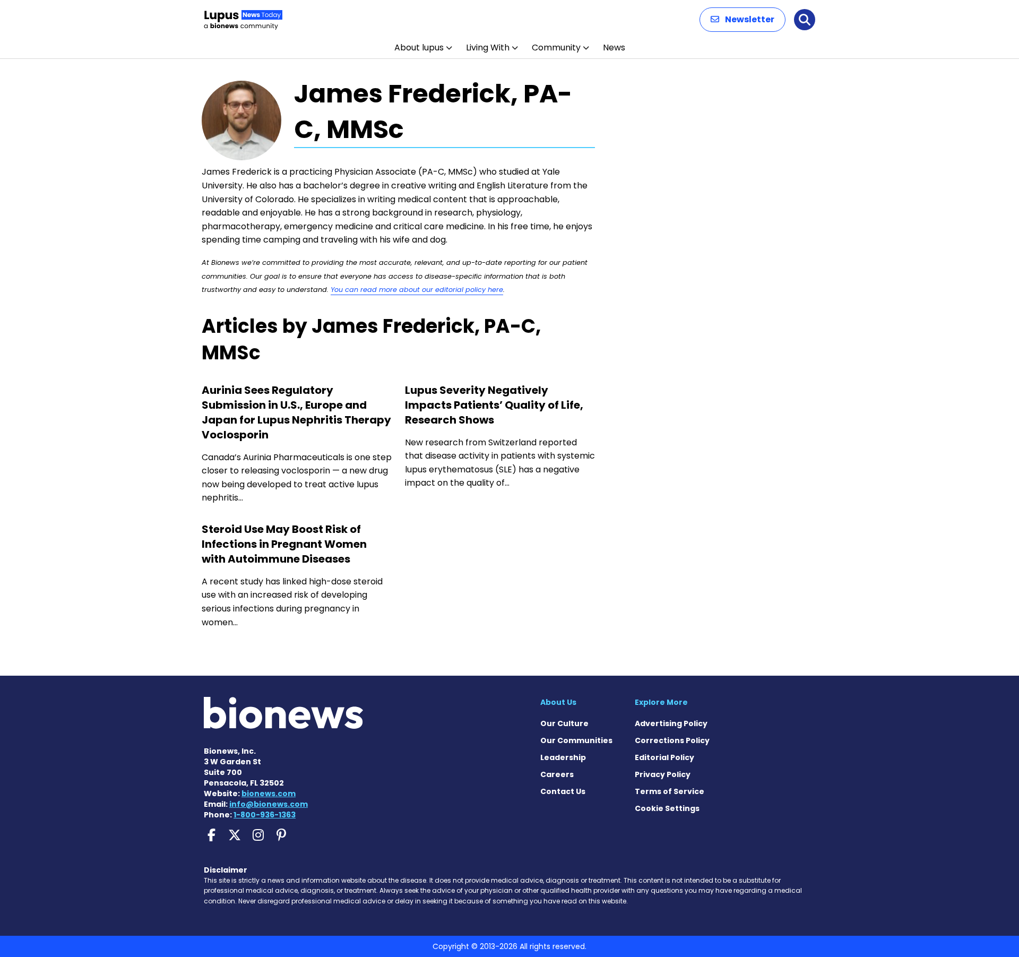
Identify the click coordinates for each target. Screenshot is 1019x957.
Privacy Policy (662, 774)
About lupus (419, 47)
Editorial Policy (664, 757)
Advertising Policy (671, 723)
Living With (488, 47)
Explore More (661, 702)
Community (556, 47)
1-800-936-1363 (265, 814)
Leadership (563, 757)
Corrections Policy (672, 740)
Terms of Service (669, 791)
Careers (557, 774)
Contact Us (562, 791)
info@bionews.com (268, 804)
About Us (558, 702)
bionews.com (268, 793)
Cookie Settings (667, 808)
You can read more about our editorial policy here (417, 289)
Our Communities (576, 740)
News (614, 47)
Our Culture (564, 723)
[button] (742, 19)
